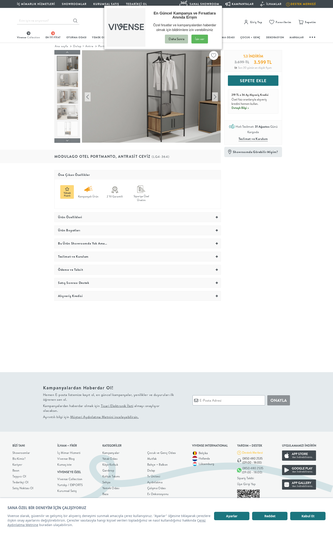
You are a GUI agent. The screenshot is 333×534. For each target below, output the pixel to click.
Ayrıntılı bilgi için (91, 416)
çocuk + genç (250, 37)
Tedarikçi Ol (136, 4)
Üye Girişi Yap (246, 484)
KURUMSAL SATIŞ (106, 4)
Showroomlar (21, 453)
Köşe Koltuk (110, 464)
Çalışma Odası (156, 488)
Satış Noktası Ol (23, 488)
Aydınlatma (154, 482)
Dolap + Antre (83, 46)
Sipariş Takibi (245, 478)
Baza (105, 494)
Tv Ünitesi (153, 476)
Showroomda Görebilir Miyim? (255, 152)
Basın (15, 470)
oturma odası (76, 37)
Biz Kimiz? (19, 459)
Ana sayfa (61, 46)
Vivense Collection (69, 479)
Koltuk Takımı (111, 476)
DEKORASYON (275, 37)
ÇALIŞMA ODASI (225, 37)
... (312, 36)
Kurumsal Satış (67, 491)
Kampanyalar (110, 453)
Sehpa (106, 482)
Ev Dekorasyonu (158, 494)
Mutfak (152, 459)
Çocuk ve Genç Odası (161, 453)
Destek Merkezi (252, 452)
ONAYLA (278, 400)
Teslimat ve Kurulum (253, 138)
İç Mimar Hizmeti (68, 453)
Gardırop (108, 470)
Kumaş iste (64, 464)
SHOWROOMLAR (74, 4)
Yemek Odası (110, 488)
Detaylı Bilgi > (240, 108)
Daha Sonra (176, 38)
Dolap (151, 470)
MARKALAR (297, 37)
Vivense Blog (66, 459)
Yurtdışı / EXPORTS (70, 485)
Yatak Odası (110, 459)
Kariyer (17, 464)
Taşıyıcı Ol (19, 476)
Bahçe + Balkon (157, 464)
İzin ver (199, 38)
